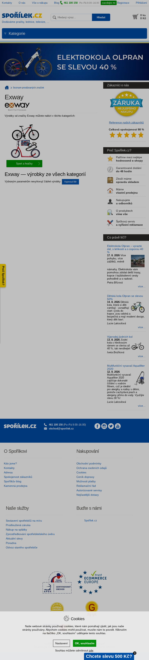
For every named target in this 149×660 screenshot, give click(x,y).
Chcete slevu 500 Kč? (109, 656)
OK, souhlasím (84, 643)
